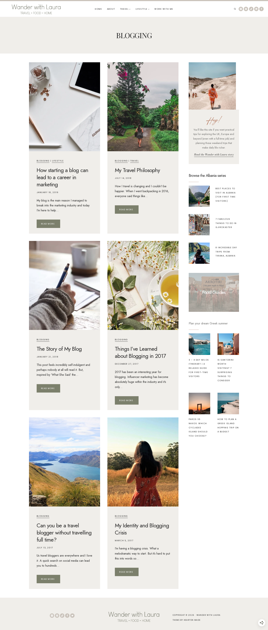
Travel (134, 160)
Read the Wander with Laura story (214, 155)
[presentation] (64, 106)
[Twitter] (72, 615)
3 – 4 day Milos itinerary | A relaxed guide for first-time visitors (199, 368)
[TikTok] (251, 9)
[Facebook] (261, 9)
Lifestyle (58, 160)
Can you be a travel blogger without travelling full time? (64, 532)
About (111, 8)
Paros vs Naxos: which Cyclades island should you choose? (198, 427)
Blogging (43, 160)
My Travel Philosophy (137, 170)
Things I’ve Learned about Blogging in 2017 (140, 352)
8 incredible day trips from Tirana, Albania (226, 251)
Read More (50, 224)
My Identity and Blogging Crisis (142, 528)
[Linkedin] (256, 9)
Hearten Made (192, 620)
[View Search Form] (235, 9)
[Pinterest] (246, 9)
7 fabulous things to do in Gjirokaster (225, 223)
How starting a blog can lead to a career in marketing (62, 177)
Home (98, 8)
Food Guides (214, 292)
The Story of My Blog (59, 349)
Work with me (163, 8)
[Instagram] (241, 9)
